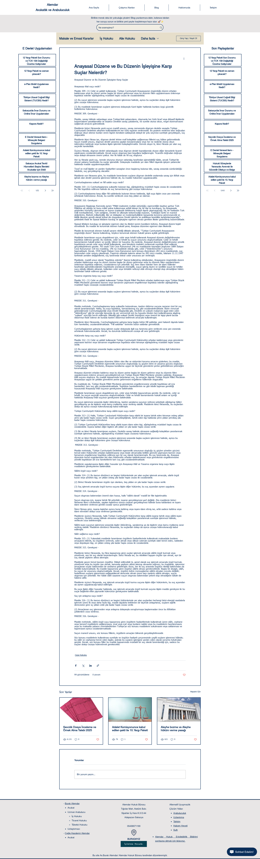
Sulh (175, 830)
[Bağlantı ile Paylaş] (97, 665)
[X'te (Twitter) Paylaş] (83, 665)
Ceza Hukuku (81, 655)
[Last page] (52, 190)
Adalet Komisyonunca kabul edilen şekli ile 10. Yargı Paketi (130, 728)
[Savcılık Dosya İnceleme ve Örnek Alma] (81, 710)
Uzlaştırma (178, 817)
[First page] (22, 190)
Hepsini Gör (195, 692)
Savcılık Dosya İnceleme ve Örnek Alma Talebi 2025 (79, 728)
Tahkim (176, 821)
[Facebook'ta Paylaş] (75, 665)
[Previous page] (29, 190)
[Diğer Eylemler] (184, 58)
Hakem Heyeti (180, 825)
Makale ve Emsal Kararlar (76, 38)
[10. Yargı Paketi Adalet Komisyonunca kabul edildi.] (130, 710)
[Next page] (45, 190)
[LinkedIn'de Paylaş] (90, 665)
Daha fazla (148, 38)
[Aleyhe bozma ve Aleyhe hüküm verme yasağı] (178, 710)
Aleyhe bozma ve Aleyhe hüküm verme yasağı (176, 728)
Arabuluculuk (179, 813)
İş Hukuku (106, 38)
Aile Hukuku (127, 38)
